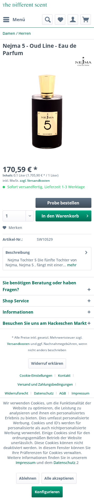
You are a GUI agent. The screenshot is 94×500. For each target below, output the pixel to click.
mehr (71, 264)
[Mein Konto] (73, 19)
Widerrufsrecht (16, 393)
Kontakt (64, 375)
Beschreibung (17, 252)
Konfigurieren (47, 491)
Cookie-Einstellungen (36, 375)
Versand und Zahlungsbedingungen (45, 384)
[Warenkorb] (85, 19)
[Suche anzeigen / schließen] (47, 19)
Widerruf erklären (47, 363)
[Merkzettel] (60, 19)
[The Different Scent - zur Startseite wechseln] (25, 7)
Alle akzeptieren (59, 478)
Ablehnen (27, 478)
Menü (19, 19)
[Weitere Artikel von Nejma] (83, 61)
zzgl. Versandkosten (35, 180)
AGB (62, 393)
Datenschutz (44, 393)
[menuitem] (14, 19)
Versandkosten (18, 344)
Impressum (80, 393)
